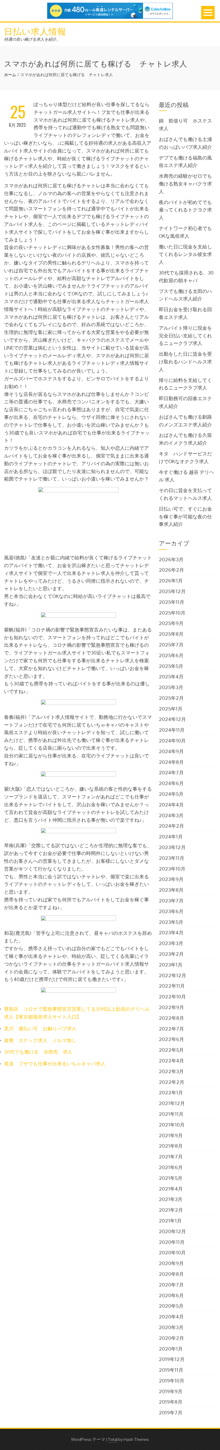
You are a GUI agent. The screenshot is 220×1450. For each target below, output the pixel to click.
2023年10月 (172, 869)
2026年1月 (171, 581)
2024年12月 (172, 719)
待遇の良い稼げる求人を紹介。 (32, 39)
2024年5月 (171, 794)
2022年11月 (172, 986)
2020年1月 (171, 1349)
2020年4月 (171, 1317)
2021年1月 (170, 1221)
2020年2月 (171, 1338)
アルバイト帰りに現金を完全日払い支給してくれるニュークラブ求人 (185, 336)
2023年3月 (171, 943)
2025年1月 (170, 709)
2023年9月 (171, 879)
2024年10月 (172, 741)
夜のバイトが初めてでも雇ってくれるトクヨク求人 (185, 210)
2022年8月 (171, 1018)
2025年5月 (171, 666)
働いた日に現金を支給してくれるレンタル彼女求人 (185, 254)
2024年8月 (171, 762)
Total (113, 1439)
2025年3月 (171, 687)
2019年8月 (170, 1402)
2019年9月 (170, 1391)
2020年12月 (172, 1231)
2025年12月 (172, 591)
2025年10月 (172, 613)
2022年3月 (171, 1071)
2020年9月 (171, 1263)
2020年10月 (172, 1253)
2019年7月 (170, 1413)
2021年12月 (172, 1103)
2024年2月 (171, 826)
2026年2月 (171, 570)
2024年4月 (171, 805)
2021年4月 (171, 1189)
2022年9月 (171, 1007)
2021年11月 (171, 1114)
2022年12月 (172, 975)
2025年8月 (171, 634)
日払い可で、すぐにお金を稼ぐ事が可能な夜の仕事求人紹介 (185, 516)
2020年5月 (171, 1306)
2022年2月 (171, 1082)
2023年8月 (171, 890)
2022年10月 (172, 997)
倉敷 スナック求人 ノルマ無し (40, 1040)
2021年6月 (171, 1167)
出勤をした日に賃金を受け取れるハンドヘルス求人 (185, 362)
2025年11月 (171, 602)
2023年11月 (171, 858)
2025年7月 (171, 645)
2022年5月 (171, 1050)
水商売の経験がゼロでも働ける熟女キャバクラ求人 (185, 184)
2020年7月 (171, 1285)
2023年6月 (171, 911)
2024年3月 (171, 815)
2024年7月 (171, 772)
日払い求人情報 (35, 30)
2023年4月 (171, 933)
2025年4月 (171, 677)
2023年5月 (171, 922)
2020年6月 (171, 1295)
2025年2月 (171, 698)
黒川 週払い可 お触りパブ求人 (40, 1028)
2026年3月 (171, 559)
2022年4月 (171, 1061)
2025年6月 (171, 655)
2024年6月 (171, 783)
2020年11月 (172, 1242)
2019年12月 (172, 1359)
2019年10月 (171, 1381)
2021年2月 (171, 1210)
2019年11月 (171, 1370)
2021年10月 (172, 1125)
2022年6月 (171, 1039)
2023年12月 (172, 847)
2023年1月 (170, 965)
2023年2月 (171, 954)
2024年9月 (171, 751)
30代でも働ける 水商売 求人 (38, 1052)
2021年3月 (170, 1199)
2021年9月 (171, 1135)
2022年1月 (171, 1093)
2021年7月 (171, 1157)
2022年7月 (171, 1029)
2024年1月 (171, 837)
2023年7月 (171, 901)
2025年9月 (171, 623)
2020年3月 (171, 1327)
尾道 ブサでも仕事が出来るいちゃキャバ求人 (54, 1064)
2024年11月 (172, 730)
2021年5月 (170, 1178)
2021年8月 (171, 1146)
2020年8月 (171, 1274)
